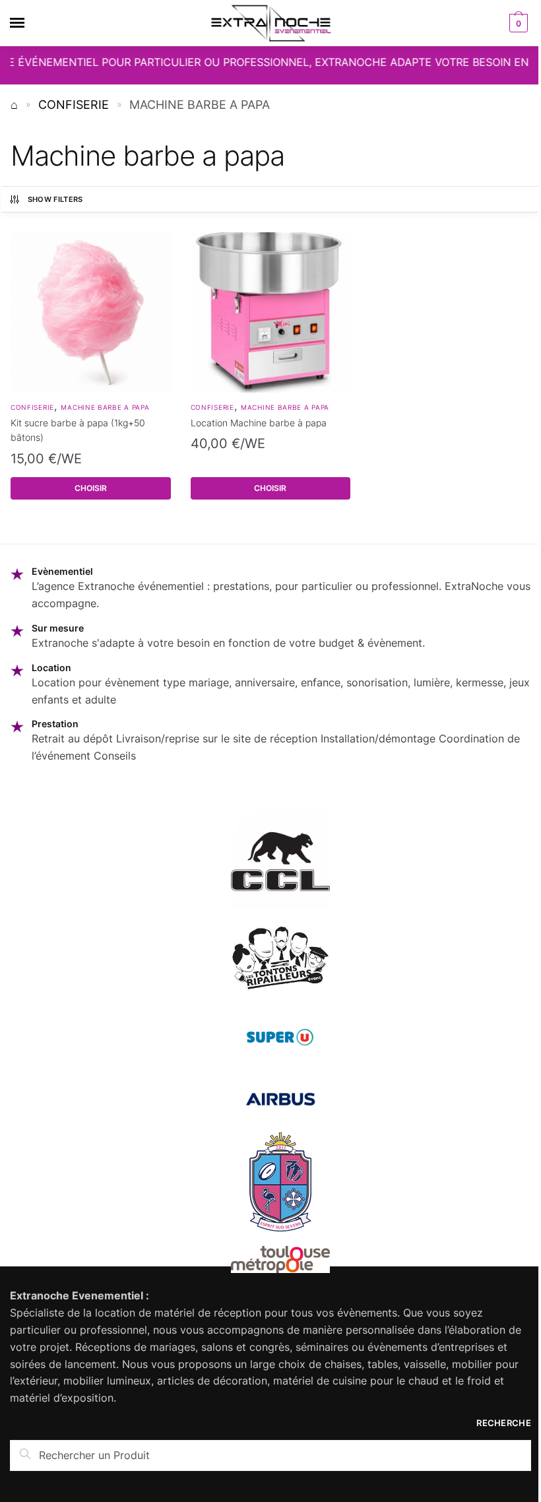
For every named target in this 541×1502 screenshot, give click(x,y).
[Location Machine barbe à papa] (271, 312)
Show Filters (55, 199)
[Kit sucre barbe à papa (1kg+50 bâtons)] (91, 312)
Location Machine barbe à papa (259, 422)
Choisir (91, 488)
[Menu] (29, 23)
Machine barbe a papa (105, 407)
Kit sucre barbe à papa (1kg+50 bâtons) (78, 430)
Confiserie (73, 105)
